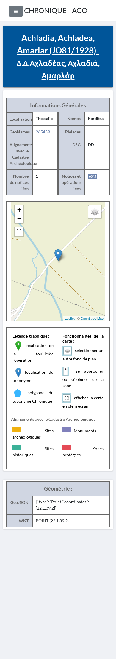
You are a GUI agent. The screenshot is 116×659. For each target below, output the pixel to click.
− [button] (19, 218)
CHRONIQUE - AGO (55, 10)
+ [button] (19, 209)
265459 (43, 131)
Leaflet (70, 318)
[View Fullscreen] (19, 231)
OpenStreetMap (92, 318)
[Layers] (94, 211)
